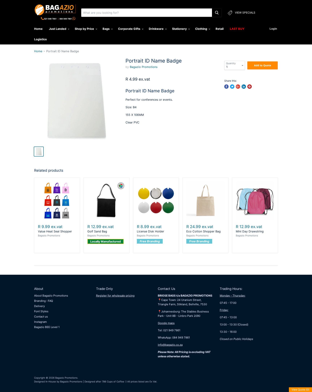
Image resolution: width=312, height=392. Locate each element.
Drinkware (156, 29)
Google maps (166, 323)
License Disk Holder (150, 231)
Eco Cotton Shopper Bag (203, 231)
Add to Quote (262, 65)
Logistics (40, 39)
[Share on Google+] (238, 86)
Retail (220, 29)
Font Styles (41, 311)
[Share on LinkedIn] (244, 86)
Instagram (40, 322)
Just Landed (58, 29)
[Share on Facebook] (226, 86)
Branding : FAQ (43, 301)
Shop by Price (85, 29)
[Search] (217, 12)
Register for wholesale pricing (115, 295)
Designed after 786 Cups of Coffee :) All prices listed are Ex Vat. (120, 381)
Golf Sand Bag (97, 231)
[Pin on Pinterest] (249, 86)
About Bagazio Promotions (51, 295)
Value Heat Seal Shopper (55, 231)
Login (273, 28)
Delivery (39, 306)
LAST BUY (237, 29)
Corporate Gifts (129, 29)
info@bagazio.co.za (170, 344)
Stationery (179, 29)
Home (38, 29)
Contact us (41, 316)
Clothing (201, 29)
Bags (106, 29)
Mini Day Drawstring (250, 231)
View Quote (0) (300, 389)
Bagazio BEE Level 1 (47, 327)
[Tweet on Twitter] (232, 86)
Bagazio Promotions (143, 67)
